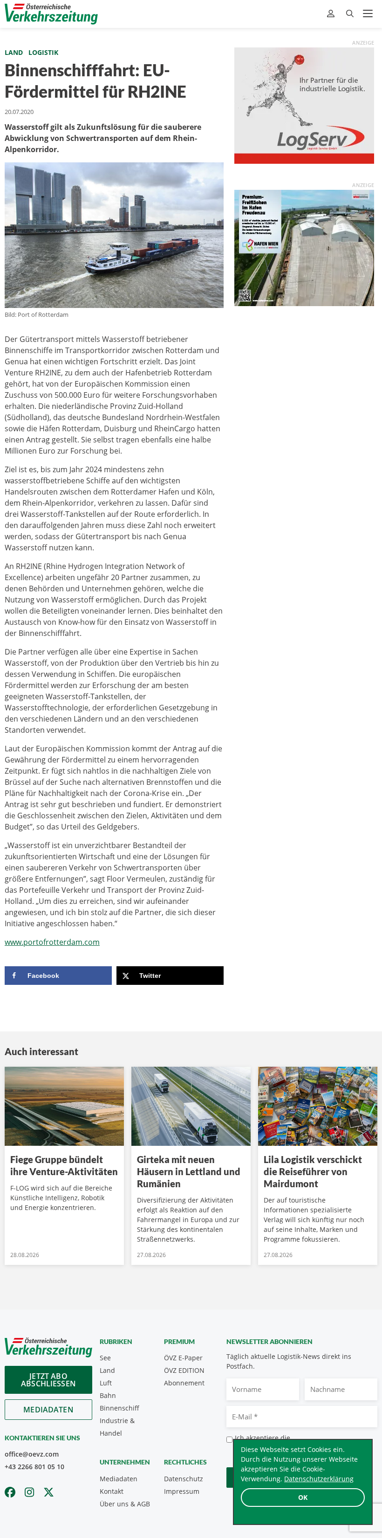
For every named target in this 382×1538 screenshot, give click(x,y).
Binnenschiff (119, 1408)
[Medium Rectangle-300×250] (304, 247)
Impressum (181, 1491)
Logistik (43, 52)
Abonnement (184, 1382)
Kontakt (111, 1491)
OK (302, 1497)
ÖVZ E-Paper (183, 1357)
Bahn (108, 1395)
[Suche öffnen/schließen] (349, 14)
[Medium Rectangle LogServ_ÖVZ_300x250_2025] (304, 105)
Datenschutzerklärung (319, 1478)
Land (14, 52)
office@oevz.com (32, 1454)
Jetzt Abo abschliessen (48, 1380)
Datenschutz (183, 1478)
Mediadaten (48, 1409)
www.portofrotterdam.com (52, 942)
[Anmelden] (331, 14)
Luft (106, 1382)
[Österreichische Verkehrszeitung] (51, 13)
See (105, 1357)
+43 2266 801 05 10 (34, 1466)
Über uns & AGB (125, 1503)
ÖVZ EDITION (184, 1370)
